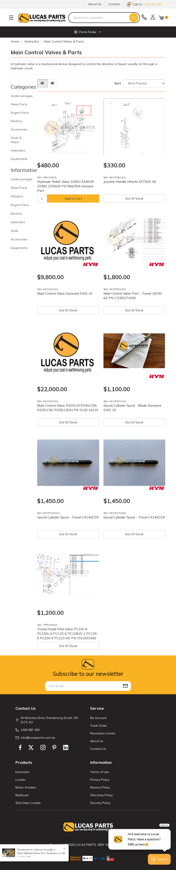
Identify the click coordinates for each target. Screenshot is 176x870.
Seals (14, 231)
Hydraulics (18, 150)
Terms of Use (99, 772)
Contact (114, 4)
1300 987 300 (30, 730)
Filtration (17, 196)
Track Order (98, 726)
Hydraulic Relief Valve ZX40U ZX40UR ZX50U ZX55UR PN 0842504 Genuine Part (65, 186)
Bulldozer (22, 795)
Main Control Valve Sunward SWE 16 (64, 293)
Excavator (22, 772)
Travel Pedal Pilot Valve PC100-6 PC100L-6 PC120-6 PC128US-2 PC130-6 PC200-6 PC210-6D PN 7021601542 (67, 633)
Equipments (19, 159)
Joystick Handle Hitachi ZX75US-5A (129, 182)
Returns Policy (100, 787)
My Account (98, 718)
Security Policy (100, 803)
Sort (117, 83)
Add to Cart (73, 198)
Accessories (19, 129)
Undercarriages (22, 96)
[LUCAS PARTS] (42, 18)
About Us (94, 4)
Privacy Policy (99, 780)
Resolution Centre (102, 733)
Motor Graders (25, 787)
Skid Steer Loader (28, 803)
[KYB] (90, 264)
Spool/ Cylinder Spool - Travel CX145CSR (68, 517)
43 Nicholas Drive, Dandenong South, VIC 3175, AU (49, 720)
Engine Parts (20, 113)
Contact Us (98, 749)
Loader (20, 780)
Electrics (16, 121)
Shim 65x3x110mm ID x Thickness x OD (41, 853)
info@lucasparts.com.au (38, 738)
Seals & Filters (16, 140)
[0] (161, 17)
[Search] (133, 17)
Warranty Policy (101, 795)
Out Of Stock (134, 198)
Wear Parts (19, 104)
